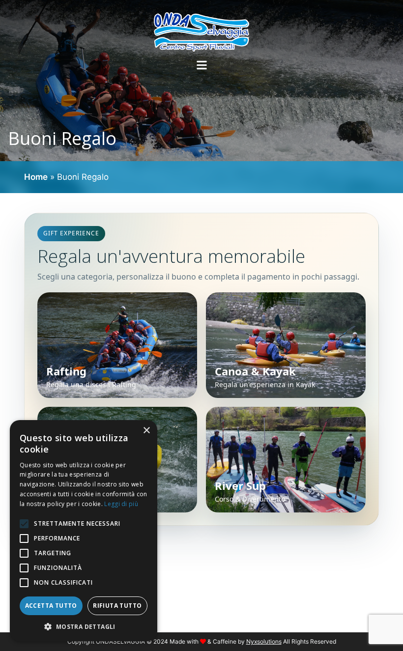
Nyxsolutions (264, 641)
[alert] (83, 530)
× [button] (146, 430)
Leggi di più (121, 504)
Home (36, 177)
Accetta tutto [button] (51, 605)
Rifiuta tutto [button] (117, 605)
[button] (83, 626)
